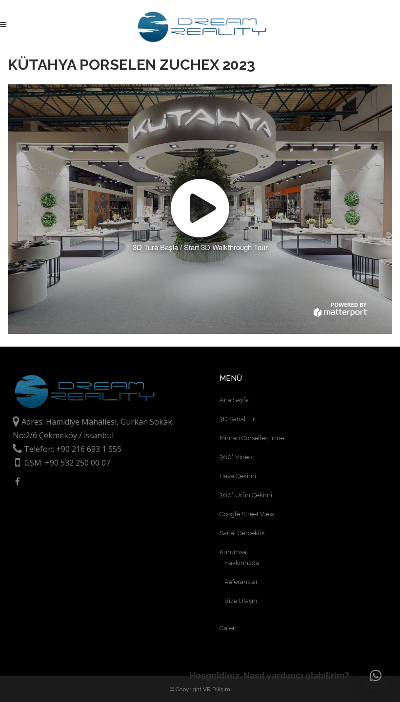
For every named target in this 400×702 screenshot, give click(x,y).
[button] (375, 675)
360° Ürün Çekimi (246, 495)
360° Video (236, 457)
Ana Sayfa (234, 400)
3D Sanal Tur (238, 419)
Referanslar (241, 581)
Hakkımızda (241, 562)
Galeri (228, 628)
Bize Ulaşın (240, 600)
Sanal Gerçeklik (242, 533)
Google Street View (247, 514)
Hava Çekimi (238, 476)
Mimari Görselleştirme (252, 438)
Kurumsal (234, 552)
